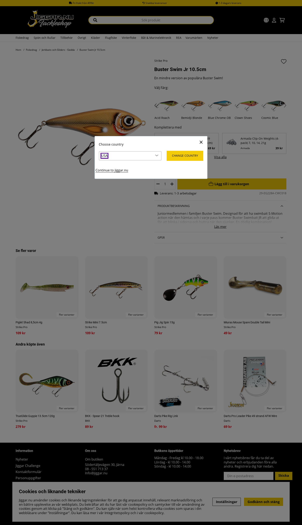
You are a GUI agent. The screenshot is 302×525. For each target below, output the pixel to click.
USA (104, 156)
